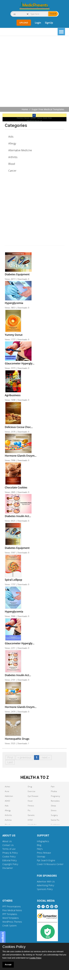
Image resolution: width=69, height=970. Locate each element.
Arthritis (12, 157)
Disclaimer (7, 867)
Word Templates (10, 917)
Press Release (44, 852)
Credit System (9, 925)
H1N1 (30, 820)
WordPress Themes (12, 921)
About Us (7, 841)
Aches (7, 786)
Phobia (54, 791)
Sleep (53, 805)
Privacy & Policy (10, 852)
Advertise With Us (46, 881)
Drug (30, 786)
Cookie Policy (9, 856)
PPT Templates (9, 914)
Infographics (43, 841)
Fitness (31, 805)
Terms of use (9, 848)
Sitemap (41, 856)
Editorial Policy (9, 860)
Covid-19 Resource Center (50, 864)
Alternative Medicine (20, 150)
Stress (53, 810)
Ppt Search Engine (46, 860)
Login (38, 22)
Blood (11, 164)
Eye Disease (33, 796)
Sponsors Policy (45, 889)
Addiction (9, 796)
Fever (30, 801)
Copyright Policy (10, 864)
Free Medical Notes (12, 910)
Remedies (55, 801)
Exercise (31, 791)
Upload (23, 22)
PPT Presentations (11, 906)
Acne (7, 791)
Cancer (12, 170)
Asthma (8, 820)
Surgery (54, 815)
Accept (8, 964)
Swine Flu (55, 820)
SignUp (49, 22)
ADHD (7, 801)
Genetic (31, 815)
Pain (53, 786)
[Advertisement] (34, 72)
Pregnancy (55, 796)
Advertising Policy (45, 885)
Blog (39, 845)
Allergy (12, 143)
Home (25, 109)
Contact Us (8, 845)
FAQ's (40, 848)
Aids (10, 136)
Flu (29, 810)
